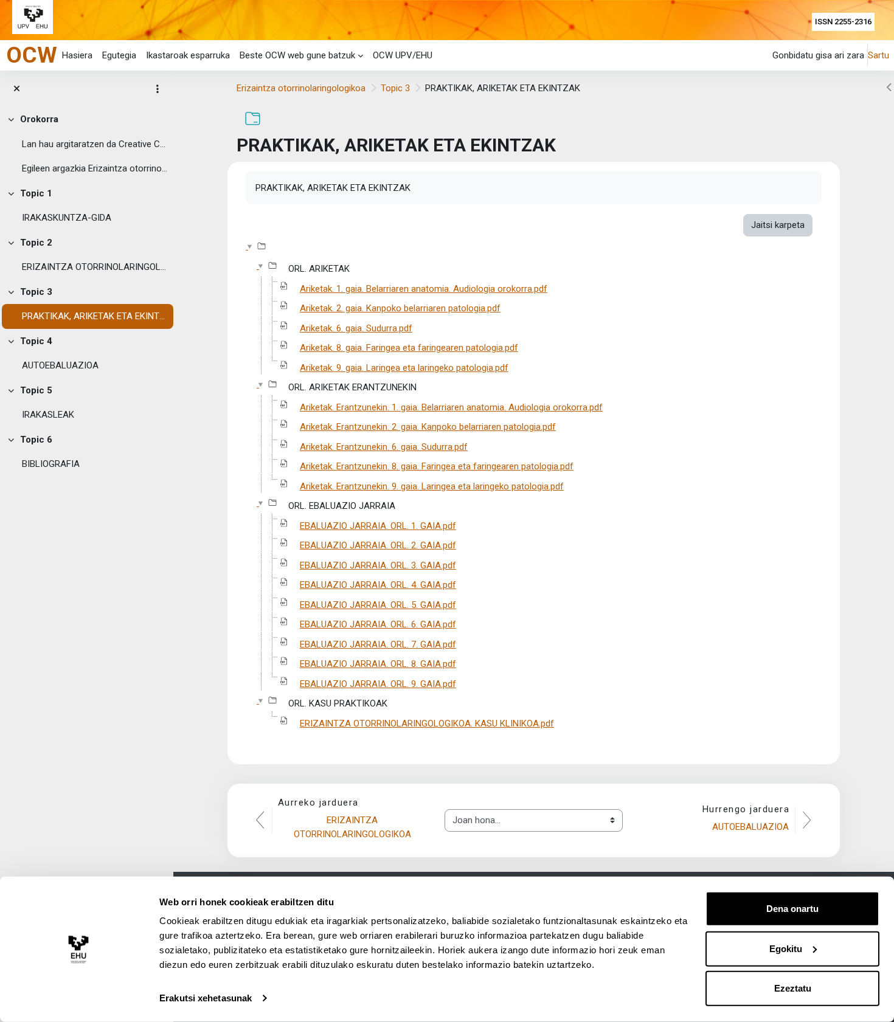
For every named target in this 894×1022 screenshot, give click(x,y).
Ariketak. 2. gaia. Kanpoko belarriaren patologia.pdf (400, 308)
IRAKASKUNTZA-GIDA (66, 217)
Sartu (878, 55)
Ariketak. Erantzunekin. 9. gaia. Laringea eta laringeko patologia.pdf (432, 486)
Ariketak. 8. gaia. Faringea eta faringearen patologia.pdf (409, 347)
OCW (31, 54)
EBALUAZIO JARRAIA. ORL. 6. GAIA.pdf (378, 624)
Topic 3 (36, 291)
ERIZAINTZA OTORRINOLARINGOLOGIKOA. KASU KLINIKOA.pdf (427, 723)
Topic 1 (36, 193)
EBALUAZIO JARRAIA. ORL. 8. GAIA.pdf (378, 663)
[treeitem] (86, 144)
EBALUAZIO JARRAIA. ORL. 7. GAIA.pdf (378, 644)
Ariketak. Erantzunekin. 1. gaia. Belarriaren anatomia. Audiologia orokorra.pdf (451, 407)
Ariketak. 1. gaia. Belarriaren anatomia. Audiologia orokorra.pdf (423, 288)
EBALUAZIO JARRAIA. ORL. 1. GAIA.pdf (378, 525)
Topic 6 (36, 439)
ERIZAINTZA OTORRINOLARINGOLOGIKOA (95, 266)
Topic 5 (36, 390)
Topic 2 (36, 242)
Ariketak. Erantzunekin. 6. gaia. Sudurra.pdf (384, 446)
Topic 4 (36, 341)
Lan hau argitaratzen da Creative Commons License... (95, 144)
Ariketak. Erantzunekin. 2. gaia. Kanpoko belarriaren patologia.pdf (428, 426)
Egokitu (785, 948)
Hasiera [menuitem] (77, 55)
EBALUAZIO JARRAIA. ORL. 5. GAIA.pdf (378, 604)
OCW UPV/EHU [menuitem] (402, 55)
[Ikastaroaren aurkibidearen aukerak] (157, 89)
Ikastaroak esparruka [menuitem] (188, 55)
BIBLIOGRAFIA (51, 463)
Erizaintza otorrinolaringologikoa (301, 88)
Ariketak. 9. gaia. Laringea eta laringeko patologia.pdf (404, 367)
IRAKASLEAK (48, 414)
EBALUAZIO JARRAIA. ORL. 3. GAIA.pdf (378, 565)
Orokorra (39, 119)
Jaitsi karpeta (778, 224)
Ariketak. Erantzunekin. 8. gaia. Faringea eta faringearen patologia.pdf (436, 466)
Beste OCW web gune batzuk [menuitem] (297, 55)
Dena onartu (792, 908)
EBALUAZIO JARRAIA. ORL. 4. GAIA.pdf (378, 584)
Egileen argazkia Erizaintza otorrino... (94, 168)
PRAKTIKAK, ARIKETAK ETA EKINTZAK (95, 316)
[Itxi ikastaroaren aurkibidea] (16, 89)
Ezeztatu (792, 988)
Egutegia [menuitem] (119, 55)
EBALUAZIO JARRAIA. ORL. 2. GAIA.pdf (378, 545)
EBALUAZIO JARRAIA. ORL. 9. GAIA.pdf (378, 683)
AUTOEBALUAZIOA (60, 365)
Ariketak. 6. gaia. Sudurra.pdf (356, 328)
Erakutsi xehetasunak (205, 998)
